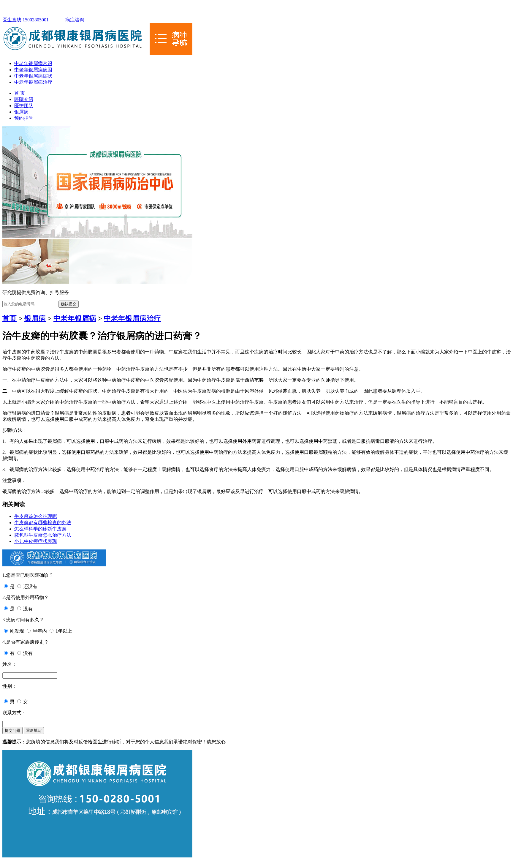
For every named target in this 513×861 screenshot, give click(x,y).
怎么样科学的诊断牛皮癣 (40, 528)
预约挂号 (23, 118)
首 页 (19, 93)
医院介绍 (23, 99)
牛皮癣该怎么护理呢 (35, 516)
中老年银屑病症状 (33, 75)
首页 (9, 318)
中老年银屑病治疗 (33, 82)
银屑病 (21, 111)
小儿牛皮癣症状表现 (35, 541)
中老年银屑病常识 (33, 63)
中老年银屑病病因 (33, 69)
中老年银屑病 (74, 318)
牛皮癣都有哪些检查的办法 (42, 522)
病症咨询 (74, 19)
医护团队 (23, 105)
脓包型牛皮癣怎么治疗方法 (42, 535)
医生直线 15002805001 (26, 19)
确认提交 (68, 304)
